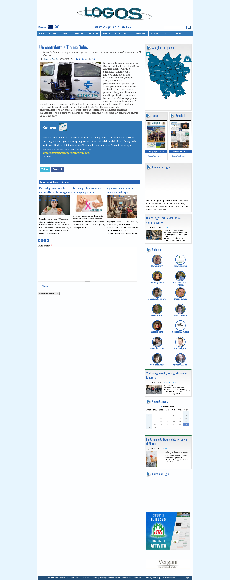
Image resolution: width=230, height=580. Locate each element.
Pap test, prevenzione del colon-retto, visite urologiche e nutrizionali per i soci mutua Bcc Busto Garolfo (55, 194)
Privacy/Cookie (151, 578)
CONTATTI (43, 38)
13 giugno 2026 (156, 151)
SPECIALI (167, 33)
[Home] (115, 12)
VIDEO (178, 33)
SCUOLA (154, 33)
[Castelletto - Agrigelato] (151, 466)
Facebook (57, 169)
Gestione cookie (168, 578)
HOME (41, 33)
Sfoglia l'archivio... (154, 156)
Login (187, 578)
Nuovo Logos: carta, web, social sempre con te (163, 220)
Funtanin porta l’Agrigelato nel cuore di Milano (166, 441)
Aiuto (45, 286)
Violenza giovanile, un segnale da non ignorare (166, 375)
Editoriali (166, 227)
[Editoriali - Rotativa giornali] (154, 239)
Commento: (45, 245)
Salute (93, 59)
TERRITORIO (79, 33)
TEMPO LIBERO (139, 33)
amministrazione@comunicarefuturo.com (66, 153)
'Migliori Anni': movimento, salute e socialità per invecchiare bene (120, 192)
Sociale (174, 382)
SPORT (66, 33)
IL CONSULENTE (121, 33)
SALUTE (106, 33)
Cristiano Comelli (50, 59)
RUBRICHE (93, 33)
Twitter (44, 169)
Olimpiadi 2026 (180, 151)
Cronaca (166, 382)
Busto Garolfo (82, 59)
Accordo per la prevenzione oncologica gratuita (87, 190)
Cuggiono (167, 449)
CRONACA (53, 33)
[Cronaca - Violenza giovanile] (154, 393)
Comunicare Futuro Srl (131, 578)
